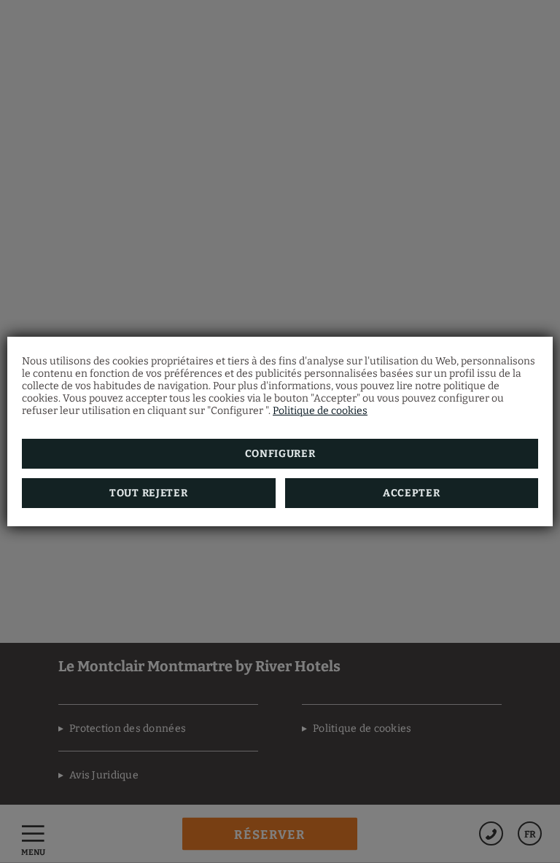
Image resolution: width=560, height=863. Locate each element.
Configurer (280, 454)
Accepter (411, 493)
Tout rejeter (148, 493)
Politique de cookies (320, 411)
